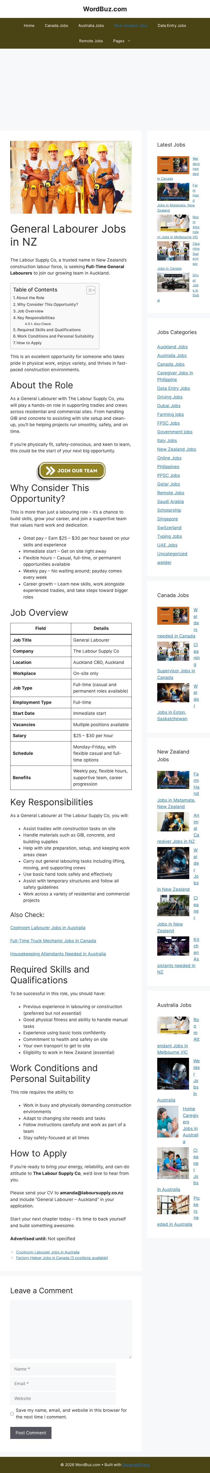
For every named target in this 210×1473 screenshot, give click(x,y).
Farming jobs (170, 414)
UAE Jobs (167, 545)
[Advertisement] (105, 87)
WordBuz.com (105, 9)
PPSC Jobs (168, 475)
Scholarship (169, 510)
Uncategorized (172, 553)
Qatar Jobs (168, 484)
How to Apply (29, 342)
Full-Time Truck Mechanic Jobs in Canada (53, 940)
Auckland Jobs (172, 346)
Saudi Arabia (170, 501)
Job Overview (30, 311)
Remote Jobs (91, 40)
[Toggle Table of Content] (88, 290)
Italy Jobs (167, 440)
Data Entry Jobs (172, 25)
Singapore (167, 518)
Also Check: (42, 324)
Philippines (168, 466)
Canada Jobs (56, 25)
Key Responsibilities (36, 317)
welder (164, 562)
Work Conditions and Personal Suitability (55, 336)
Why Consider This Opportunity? (47, 304)
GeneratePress (136, 1464)
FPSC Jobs (168, 423)
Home (29, 25)
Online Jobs (169, 458)
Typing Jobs (169, 536)
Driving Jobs (170, 397)
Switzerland (169, 527)
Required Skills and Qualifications (49, 329)
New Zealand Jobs (131, 25)
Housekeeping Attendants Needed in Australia (58, 953)
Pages (118, 40)
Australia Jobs (91, 25)
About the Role (30, 297)
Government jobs (175, 431)
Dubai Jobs (169, 405)
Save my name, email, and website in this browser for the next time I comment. (71, 1413)
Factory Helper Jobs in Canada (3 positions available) (62, 1258)
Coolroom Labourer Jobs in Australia (48, 927)
